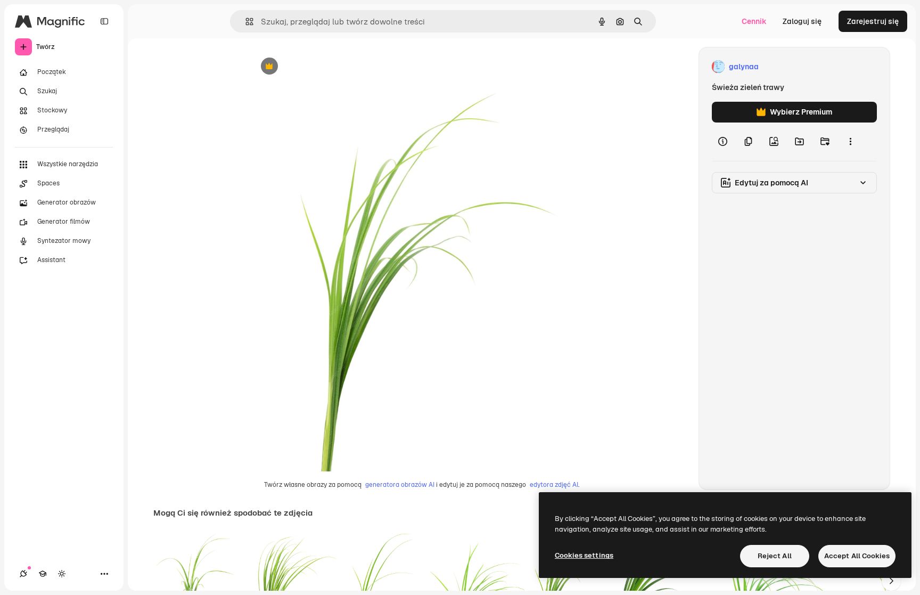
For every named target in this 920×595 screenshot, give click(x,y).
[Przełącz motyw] (61, 573)
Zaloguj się (802, 21)
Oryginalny (323, 67)
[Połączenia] (23, 573)
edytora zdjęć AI (554, 484)
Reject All (775, 555)
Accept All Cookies (857, 555)
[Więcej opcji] (850, 141)
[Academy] (42, 573)
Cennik (754, 21)
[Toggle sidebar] (104, 21)
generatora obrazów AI (399, 484)
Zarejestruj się (873, 21)
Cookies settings (584, 555)
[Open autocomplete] (245, 22)
